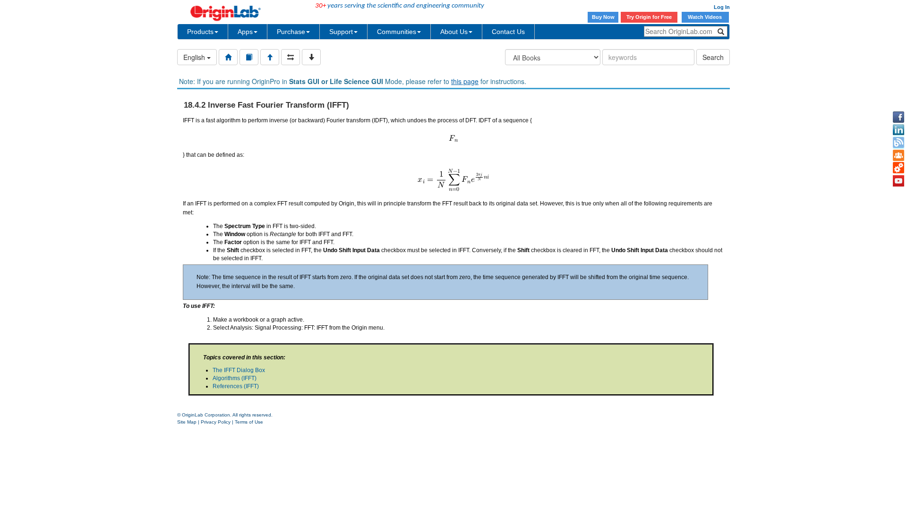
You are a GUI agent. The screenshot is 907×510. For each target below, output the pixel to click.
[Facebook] (898, 117)
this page (465, 81)
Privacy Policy (216, 422)
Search (713, 57)
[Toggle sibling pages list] (290, 57)
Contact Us (508, 31)
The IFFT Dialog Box (239, 370)
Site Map (187, 422)
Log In (722, 7)
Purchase (291, 31)
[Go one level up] (269, 57)
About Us (454, 31)
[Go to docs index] (228, 57)
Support (341, 31)
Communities (396, 31)
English (195, 57)
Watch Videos (705, 17)
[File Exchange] (898, 168)
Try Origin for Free (649, 17)
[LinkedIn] (898, 130)
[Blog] (898, 142)
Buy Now (603, 17)
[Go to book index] (249, 57)
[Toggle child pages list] (311, 57)
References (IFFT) (236, 386)
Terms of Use (249, 422)
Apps (245, 31)
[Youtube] (898, 181)
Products (200, 31)
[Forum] (898, 155)
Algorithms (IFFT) (235, 378)
